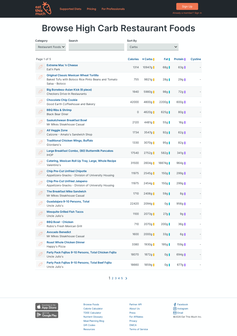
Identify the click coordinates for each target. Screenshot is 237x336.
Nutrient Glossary (93, 316)
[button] (50, 47)
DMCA (133, 325)
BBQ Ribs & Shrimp (59, 110)
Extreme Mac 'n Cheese (62, 65)
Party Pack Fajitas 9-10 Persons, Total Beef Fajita (79, 262)
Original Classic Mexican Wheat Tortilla (73, 75)
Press (132, 312)
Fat (166, 59)
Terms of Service (138, 329)
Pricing (91, 9)
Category (41, 40)
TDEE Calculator (92, 312)
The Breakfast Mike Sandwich (66, 191)
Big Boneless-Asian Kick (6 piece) (69, 89)
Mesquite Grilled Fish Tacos (65, 211)
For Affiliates (136, 316)
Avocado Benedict (59, 232)
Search (73, 40)
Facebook (182, 304)
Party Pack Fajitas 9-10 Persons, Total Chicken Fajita (81, 252)
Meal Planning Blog (93, 321)
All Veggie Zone (57, 130)
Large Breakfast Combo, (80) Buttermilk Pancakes (80, 150)
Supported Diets (70, 9)
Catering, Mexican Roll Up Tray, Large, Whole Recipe (81, 161)
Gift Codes (89, 325)
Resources (89, 329)
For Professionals (113, 9)
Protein (179, 59)
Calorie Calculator (93, 308)
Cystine (196, 59)
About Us (134, 308)
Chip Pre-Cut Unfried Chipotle (67, 171)
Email (180, 312)
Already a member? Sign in (187, 12)
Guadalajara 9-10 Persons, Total (68, 201)
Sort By (132, 40)
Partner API (135, 304)
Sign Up (187, 6)
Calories (133, 59)
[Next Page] (126, 278)
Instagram (182, 308)
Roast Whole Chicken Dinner (66, 242)
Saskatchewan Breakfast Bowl (67, 120)
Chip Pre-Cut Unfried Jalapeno (67, 181)
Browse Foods (91, 304)
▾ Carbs (147, 59)
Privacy (133, 321)
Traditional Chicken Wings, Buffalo (70, 140)
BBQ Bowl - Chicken (60, 222)
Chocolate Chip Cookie (62, 100)
